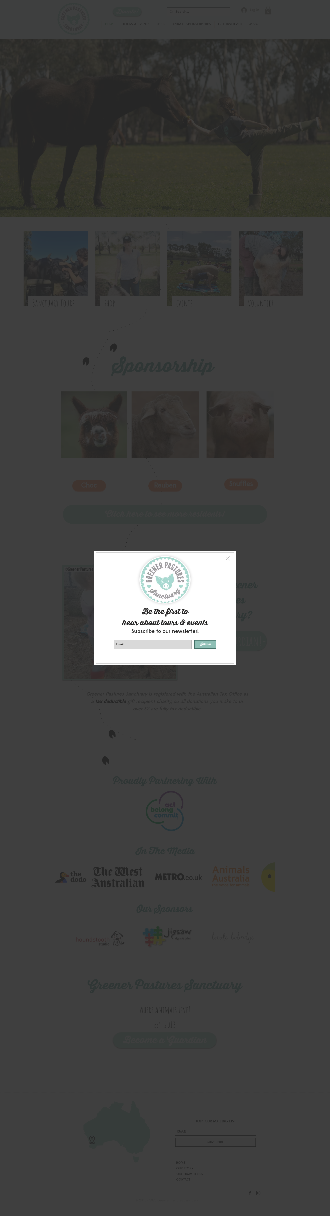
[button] (228, 558)
